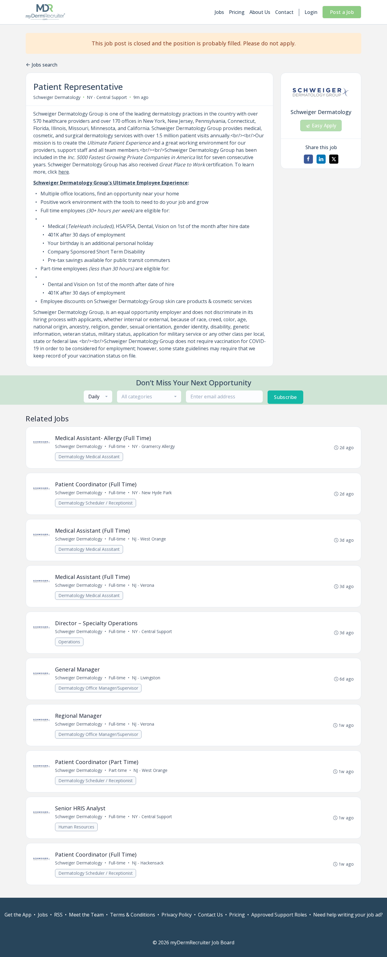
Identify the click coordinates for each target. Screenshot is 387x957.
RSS (58, 914)
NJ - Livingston (146, 678)
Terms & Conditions (132, 914)
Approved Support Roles (279, 914)
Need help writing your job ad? (348, 914)
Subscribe (285, 397)
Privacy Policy (176, 914)
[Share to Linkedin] (321, 159)
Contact (284, 12)
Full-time (117, 446)
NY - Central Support (152, 631)
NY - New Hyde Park (152, 492)
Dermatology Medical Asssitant (89, 456)
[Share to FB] (308, 159)
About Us (259, 12)
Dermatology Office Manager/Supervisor (98, 688)
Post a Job (342, 12)
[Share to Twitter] (333, 159)
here (63, 171)
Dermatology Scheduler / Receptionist (95, 503)
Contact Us (210, 914)
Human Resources (76, 827)
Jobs (219, 12)
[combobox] (98, 396)
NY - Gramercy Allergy (153, 446)
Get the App (18, 914)
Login (310, 12)
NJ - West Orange (149, 539)
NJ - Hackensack (148, 863)
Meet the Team (86, 914)
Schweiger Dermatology (56, 97)
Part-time (118, 770)
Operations (69, 642)
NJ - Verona (143, 585)
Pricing (237, 12)
